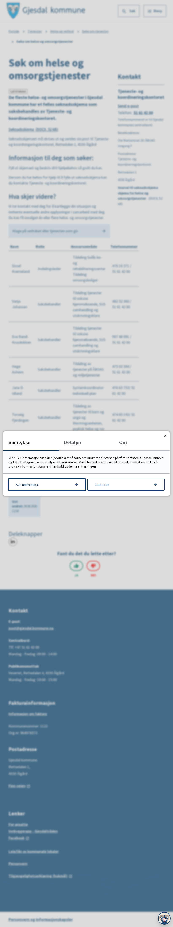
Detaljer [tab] (72, 442)
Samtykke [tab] (19, 442)
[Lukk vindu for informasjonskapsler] (165, 435)
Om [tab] (123, 442)
